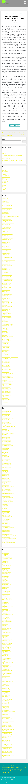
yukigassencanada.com (7, 621)
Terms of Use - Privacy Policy (7, 779)
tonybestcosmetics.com (7, 736)
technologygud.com (6, 312)
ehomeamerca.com (6, 602)
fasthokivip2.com (6, 254)
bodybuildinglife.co (6, 309)
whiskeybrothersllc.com (7, 400)
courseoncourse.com (6, 209)
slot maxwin (4, 769)
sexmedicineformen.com (7, 363)
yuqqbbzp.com (5, 624)
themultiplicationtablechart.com (9, 538)
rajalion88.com (5, 562)
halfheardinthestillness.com (8, 501)
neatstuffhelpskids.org (7, 467)
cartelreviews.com (6, 607)
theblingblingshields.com (7, 279)
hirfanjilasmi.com (6, 346)
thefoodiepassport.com (7, 516)
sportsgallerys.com (6, 283)
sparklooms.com (5, 372)
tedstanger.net (5, 674)
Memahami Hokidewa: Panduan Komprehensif (12, 155)
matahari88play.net (6, 264)
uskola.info (4, 677)
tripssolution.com (6, 618)
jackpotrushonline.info (7, 220)
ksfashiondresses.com (7, 317)
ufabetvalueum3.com (6, 648)
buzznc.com (4, 737)
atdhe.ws (4, 498)
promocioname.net (6, 474)
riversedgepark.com (6, 565)
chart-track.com (5, 471)
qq (17, 770)
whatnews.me (5, 684)
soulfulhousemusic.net (7, 370)
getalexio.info (5, 335)
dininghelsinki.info (6, 661)
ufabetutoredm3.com (6, 394)
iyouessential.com (6, 591)
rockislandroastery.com (7, 745)
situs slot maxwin (6, 177)
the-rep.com (5, 449)
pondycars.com (5, 707)
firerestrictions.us (6, 479)
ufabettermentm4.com (7, 384)
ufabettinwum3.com (6, 388)
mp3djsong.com (5, 416)
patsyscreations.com (6, 572)
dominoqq (4, 185)
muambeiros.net (5, 482)
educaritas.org (5, 575)
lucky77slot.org (5, 299)
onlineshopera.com (6, 581)
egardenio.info (5, 332)
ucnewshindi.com (6, 221)
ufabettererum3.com (6, 383)
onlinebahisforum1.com (7, 558)
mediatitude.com (5, 434)
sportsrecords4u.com (7, 643)
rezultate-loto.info (6, 640)
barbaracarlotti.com (6, 528)
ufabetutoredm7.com (6, 395)
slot (11, 125)
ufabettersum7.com (6, 385)
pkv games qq (5, 171)
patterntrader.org (6, 318)
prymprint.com (5, 338)
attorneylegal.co (5, 291)
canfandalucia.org (6, 717)
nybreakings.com (5, 719)
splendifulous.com (6, 641)
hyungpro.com (5, 273)
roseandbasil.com (6, 496)
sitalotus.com (5, 321)
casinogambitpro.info (6, 206)
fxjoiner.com (4, 738)
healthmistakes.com (6, 316)
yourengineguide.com (7, 718)
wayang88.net (5, 655)
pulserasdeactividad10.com (8, 527)
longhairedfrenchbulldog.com (8, 260)
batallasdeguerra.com (6, 464)
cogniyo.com (5, 343)
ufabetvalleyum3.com (6, 396)
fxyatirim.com (5, 595)
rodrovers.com (5, 617)
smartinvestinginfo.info (7, 670)
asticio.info (4, 331)
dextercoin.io (5, 541)
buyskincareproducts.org (7, 534)
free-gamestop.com (6, 227)
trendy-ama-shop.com (7, 693)
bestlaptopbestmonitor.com (8, 493)
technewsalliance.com (7, 672)
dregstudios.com (5, 466)
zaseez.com (4, 566)
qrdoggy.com (5, 310)
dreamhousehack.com (7, 726)
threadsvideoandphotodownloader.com (10, 216)
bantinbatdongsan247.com (7, 210)
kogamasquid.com (6, 537)
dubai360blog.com (6, 298)
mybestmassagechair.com (7, 502)
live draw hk (4, 179)
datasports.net (5, 286)
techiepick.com (5, 704)
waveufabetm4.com (6, 654)
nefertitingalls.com (6, 570)
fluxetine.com (5, 505)
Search (3, 139)
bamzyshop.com (5, 706)
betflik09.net (5, 577)
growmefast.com (5, 301)
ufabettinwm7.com (6, 387)
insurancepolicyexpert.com (8, 442)
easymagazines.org (6, 344)
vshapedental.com (6, 715)
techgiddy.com (5, 217)
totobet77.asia (5, 379)
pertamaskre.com (6, 215)
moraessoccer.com (6, 468)
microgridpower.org (6, 350)
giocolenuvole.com (6, 590)
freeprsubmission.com (7, 699)
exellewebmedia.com (6, 225)
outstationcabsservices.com (8, 721)
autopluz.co (4, 429)
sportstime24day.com (6, 276)
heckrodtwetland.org (6, 500)
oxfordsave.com (5, 250)
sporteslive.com (5, 277)
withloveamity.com (6, 592)
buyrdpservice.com (6, 242)
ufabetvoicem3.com (6, 652)
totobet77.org (5, 380)
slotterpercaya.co (6, 366)
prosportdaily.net (6, 689)
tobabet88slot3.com (6, 376)
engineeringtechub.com (7, 288)
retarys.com (4, 236)
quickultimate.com (6, 361)
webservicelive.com (6, 756)
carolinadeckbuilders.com (7, 445)
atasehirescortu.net (6, 287)
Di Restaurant (10, 782)
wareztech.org (5, 231)
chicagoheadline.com (6, 559)
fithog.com (4, 492)
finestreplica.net (5, 665)
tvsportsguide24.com (6, 295)
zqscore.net (4, 328)
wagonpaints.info (6, 678)
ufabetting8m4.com (6, 646)
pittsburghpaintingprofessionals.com (10, 357)
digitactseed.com (6, 611)
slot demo (4, 182)
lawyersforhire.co (6, 261)
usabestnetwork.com (6, 232)
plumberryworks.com (6, 358)
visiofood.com (5, 696)
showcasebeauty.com (6, 441)
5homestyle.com (5, 543)
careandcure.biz (5, 342)
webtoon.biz (4, 271)
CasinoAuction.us (6, 511)
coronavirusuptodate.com (7, 626)
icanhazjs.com (5, 520)
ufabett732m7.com (6, 695)
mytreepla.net (5, 636)
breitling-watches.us (6, 425)
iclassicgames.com (6, 251)
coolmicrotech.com (6, 725)
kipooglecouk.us (5, 512)
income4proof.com (6, 573)
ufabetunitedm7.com (6, 391)
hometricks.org (5, 347)
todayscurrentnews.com (7, 377)
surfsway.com (5, 609)
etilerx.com (4, 663)
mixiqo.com (4, 351)
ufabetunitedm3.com (6, 389)
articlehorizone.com (6, 622)
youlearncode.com (6, 594)
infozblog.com (5, 483)
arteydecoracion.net (6, 490)
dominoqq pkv (9, 765)
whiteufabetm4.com (6, 658)
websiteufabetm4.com (7, 656)
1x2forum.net (5, 554)
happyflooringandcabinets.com (8, 307)
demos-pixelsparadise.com (8, 433)
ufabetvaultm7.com (6, 650)
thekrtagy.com (5, 722)
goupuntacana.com (6, 564)
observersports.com (6, 256)
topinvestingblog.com (7, 446)
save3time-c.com (5, 430)
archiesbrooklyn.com (6, 481)
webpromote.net (5, 487)
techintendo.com (5, 603)
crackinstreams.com (6, 628)
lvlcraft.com (4, 613)
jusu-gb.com (4, 201)
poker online (5, 173)
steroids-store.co (6, 489)
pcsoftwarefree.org (6, 585)
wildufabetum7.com (6, 402)
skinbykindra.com (6, 740)
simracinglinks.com (6, 437)
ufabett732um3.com (6, 676)
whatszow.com (5, 600)
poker (3, 189)
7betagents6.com (6, 625)
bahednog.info (5, 212)
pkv (3, 186)
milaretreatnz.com (6, 459)
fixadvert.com (5, 427)
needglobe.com (5, 353)
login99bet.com (5, 555)
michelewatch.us (5, 422)
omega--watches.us (6, 423)
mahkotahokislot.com (7, 302)
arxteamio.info (5, 333)
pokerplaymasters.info (7, 208)
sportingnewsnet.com (7, 275)
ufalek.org (4, 305)
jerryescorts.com (6, 290)
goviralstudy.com (6, 523)
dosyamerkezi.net (6, 438)
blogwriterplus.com (6, 204)
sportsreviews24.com (6, 297)
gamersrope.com (6, 224)
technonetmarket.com (7, 673)
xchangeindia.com (6, 723)
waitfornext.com (5, 680)
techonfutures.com (6, 708)
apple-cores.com (6, 526)
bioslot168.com (5, 754)
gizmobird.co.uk (5, 415)
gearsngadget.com (6, 631)
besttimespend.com (6, 340)
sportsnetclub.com (6, 247)
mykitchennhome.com (7, 513)
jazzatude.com (5, 453)
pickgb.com (4, 314)
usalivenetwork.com (6, 219)
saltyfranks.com (5, 451)
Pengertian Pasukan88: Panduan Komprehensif (12, 150)
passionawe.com (5, 355)
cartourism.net (5, 524)
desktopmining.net (6, 530)
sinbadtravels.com (6, 228)
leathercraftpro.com (6, 348)
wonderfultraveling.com (7, 472)
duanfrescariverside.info (7, 662)
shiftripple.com (5, 365)
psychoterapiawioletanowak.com (9, 359)
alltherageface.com (6, 741)
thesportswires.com (6, 272)
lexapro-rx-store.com (7, 533)
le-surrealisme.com (6, 440)
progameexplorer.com (7, 744)
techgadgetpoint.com (7, 294)
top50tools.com (5, 448)
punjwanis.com (5, 198)
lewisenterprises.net (6, 584)
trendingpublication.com (7, 381)
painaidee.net (5, 268)
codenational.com (6, 743)
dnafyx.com (4, 588)
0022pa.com (4, 455)
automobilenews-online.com (8, 729)
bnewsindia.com (5, 703)
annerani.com (5, 452)
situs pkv (4, 170)
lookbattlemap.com (6, 240)
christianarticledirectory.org (8, 542)
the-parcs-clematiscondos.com (9, 199)
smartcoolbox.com (6, 368)
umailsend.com (5, 235)
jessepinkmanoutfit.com (7, 234)
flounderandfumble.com (7, 666)
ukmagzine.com (5, 230)
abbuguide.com (5, 596)
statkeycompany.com (6, 444)
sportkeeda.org (5, 339)
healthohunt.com (6, 667)
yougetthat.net (5, 246)
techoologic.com (5, 710)
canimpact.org (5, 522)
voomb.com (4, 292)
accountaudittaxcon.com (7, 336)
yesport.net (4, 243)
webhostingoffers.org (7, 599)
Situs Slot (9, 13)
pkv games (7, 767)
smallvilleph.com (5, 461)
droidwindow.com (6, 697)
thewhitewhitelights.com (7, 497)
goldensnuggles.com (6, 239)
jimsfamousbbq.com (6, 411)
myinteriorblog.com (6, 702)
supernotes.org (5, 322)
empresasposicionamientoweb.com (9, 734)
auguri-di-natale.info (6, 420)
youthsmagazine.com (6, 266)
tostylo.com (4, 245)
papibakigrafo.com (6, 519)
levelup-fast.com (5, 635)
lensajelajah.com (5, 576)
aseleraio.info (5, 329)
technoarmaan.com (6, 733)
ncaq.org (4, 579)
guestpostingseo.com (7, 205)
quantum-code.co (6, 682)
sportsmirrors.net (6, 284)
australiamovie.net (6, 414)
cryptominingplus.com (7, 257)
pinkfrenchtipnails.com (7, 280)
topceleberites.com (6, 644)
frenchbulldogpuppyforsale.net (9, 535)
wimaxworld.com (5, 475)
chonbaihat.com (5, 485)
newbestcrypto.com (6, 249)
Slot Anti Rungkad (18, 13)
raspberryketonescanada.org (8, 711)
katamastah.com (5, 327)
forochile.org (5, 470)
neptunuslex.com (5, 419)
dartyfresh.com (5, 583)
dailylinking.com (5, 587)
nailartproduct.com (6, 610)
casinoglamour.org (6, 539)
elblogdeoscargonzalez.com (8, 486)
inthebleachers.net (6, 531)
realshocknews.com (6, 313)
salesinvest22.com (6, 691)
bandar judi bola (5, 175)
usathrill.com (5, 714)
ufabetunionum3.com (6, 647)
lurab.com (4, 749)
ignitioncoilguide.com (7, 751)
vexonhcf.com (5, 431)
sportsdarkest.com (6, 269)
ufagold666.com (5, 700)
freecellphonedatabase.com (8, 223)
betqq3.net (4, 508)
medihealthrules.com (6, 713)
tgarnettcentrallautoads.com (8, 426)
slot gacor (17, 125)
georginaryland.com (6, 494)
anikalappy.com (5, 659)
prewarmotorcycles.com (7, 436)
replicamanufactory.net (7, 639)
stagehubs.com (5, 553)
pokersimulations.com (7, 637)
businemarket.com (6, 262)
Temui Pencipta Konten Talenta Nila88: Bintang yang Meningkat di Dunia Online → (12, 134)
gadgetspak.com (5, 629)
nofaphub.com (5, 569)
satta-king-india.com (6, 620)
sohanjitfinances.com (6, 369)
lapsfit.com (4, 633)
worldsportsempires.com (7, 324)
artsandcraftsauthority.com (8, 755)
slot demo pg (5, 181)
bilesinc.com (4, 457)
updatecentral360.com (7, 325)
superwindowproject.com (7, 518)
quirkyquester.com (6, 362)
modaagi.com (5, 460)
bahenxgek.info (5, 213)
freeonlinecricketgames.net (8, 477)
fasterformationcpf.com (7, 238)
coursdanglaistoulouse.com (8, 418)
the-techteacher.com (6, 728)
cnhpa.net (4, 320)
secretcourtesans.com (7, 557)
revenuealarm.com (6, 748)
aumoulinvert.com (6, 515)
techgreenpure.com (6, 605)
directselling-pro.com (7, 747)
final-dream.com (5, 685)
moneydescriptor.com (7, 265)
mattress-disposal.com (7, 306)
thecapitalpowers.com (7, 374)
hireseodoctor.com (6, 632)
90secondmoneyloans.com (7, 614)
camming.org (5, 561)
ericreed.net (4, 504)
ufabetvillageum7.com (6, 651)
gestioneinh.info (5, 688)
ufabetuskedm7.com (6, 392)
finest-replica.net (6, 687)
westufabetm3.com (6, 399)
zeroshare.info (5, 456)
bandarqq (4, 188)
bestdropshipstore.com (7, 606)
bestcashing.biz (5, 478)
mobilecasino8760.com (7, 507)
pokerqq (4, 174)
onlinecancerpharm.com (7, 303)
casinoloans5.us (5, 509)
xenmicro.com (5, 580)
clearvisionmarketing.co (7, 681)
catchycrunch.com (6, 568)
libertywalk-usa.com (6, 412)
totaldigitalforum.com (7, 732)
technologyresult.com (7, 598)
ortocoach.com (5, 354)
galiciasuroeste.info (6, 463)
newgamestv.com (6, 281)
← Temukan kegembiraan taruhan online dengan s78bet (13, 132)
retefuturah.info (5, 669)
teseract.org (5, 692)
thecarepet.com (5, 202)
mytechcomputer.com (7, 752)
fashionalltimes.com (6, 730)
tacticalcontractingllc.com (7, 373)
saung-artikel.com (6, 253)
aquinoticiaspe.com (6, 258)
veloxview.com (5, 398)
